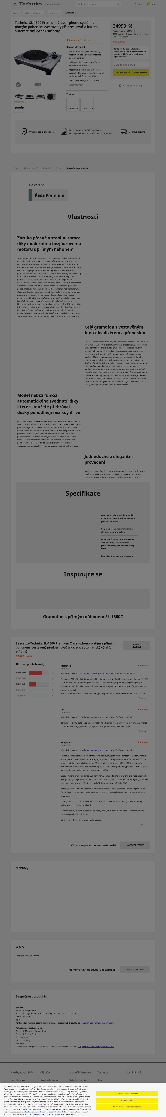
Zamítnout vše (127, 1100)
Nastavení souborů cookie (127, 1093)
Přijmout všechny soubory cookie (127, 1107)
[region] (83, 1100)
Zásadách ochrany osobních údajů (47, 1112)
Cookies (28, 1112)
